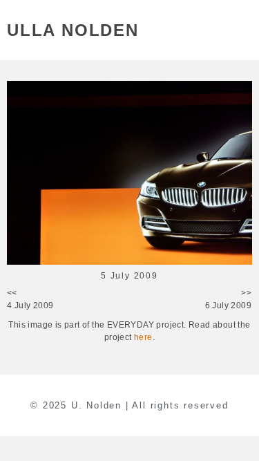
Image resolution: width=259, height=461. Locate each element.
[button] (244, 30)
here (143, 337)
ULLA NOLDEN (73, 30)
